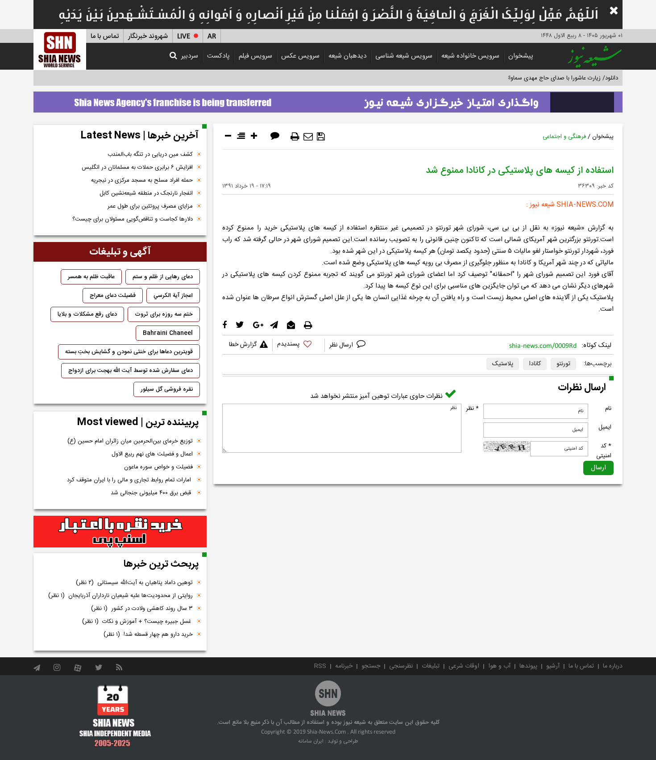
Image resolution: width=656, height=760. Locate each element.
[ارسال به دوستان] (308, 136)
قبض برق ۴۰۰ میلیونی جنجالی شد (152, 493)
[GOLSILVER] (120, 532)
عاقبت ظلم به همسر (91, 277)
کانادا (535, 364)
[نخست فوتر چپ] (115, 715)
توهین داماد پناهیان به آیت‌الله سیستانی (134, 583)
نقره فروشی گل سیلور (167, 389)
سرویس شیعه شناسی (403, 56)
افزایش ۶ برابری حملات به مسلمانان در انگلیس (137, 167)
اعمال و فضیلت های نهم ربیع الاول (152, 454)
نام (608, 408)
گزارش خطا (243, 344)
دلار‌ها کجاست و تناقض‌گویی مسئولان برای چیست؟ (132, 219)
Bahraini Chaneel (168, 333)
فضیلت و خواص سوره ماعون (158, 467)
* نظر (472, 408)
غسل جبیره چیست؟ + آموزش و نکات (137, 621)
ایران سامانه (311, 741)
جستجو (370, 666)
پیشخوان (520, 56)
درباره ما (613, 666)
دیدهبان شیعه (347, 56)
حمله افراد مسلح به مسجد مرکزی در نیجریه (142, 180)
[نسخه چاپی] (295, 136)
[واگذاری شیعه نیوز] (328, 99)
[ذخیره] (321, 136)
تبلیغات (431, 666)
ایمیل (604, 427)
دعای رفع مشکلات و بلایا (87, 314)
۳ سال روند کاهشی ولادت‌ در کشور (142, 609)
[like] (298, 345)
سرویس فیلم (255, 56)
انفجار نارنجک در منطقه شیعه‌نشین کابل (146, 193)
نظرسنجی (401, 666)
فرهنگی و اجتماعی (564, 137)
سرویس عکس (300, 56)
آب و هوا (499, 666)
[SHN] (59, 49)
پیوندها (528, 666)
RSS (320, 666)
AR (212, 36)
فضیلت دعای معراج (113, 296)
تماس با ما (105, 36)
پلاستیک (502, 364)
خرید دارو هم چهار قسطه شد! (148, 634)
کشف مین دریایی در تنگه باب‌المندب (150, 154)
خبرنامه (344, 666)
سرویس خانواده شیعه (470, 56)
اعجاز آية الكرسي (173, 296)
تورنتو (563, 364)
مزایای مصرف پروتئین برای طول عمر (150, 206)
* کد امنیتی (603, 451)
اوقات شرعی (463, 666)
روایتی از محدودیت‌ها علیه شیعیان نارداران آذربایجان (120, 596)
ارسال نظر (342, 345)
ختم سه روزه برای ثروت (164, 314)
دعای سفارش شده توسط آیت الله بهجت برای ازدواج (130, 371)
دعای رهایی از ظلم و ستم (163, 277)
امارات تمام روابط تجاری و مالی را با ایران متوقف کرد (130, 480)
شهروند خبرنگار (148, 36)
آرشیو (553, 666)
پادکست (218, 56)
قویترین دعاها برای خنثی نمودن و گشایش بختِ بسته (129, 352)
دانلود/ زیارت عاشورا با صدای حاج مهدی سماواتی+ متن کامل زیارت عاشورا (530, 78)
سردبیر (189, 56)
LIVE (183, 36)
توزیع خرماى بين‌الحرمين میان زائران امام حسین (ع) (130, 441)
